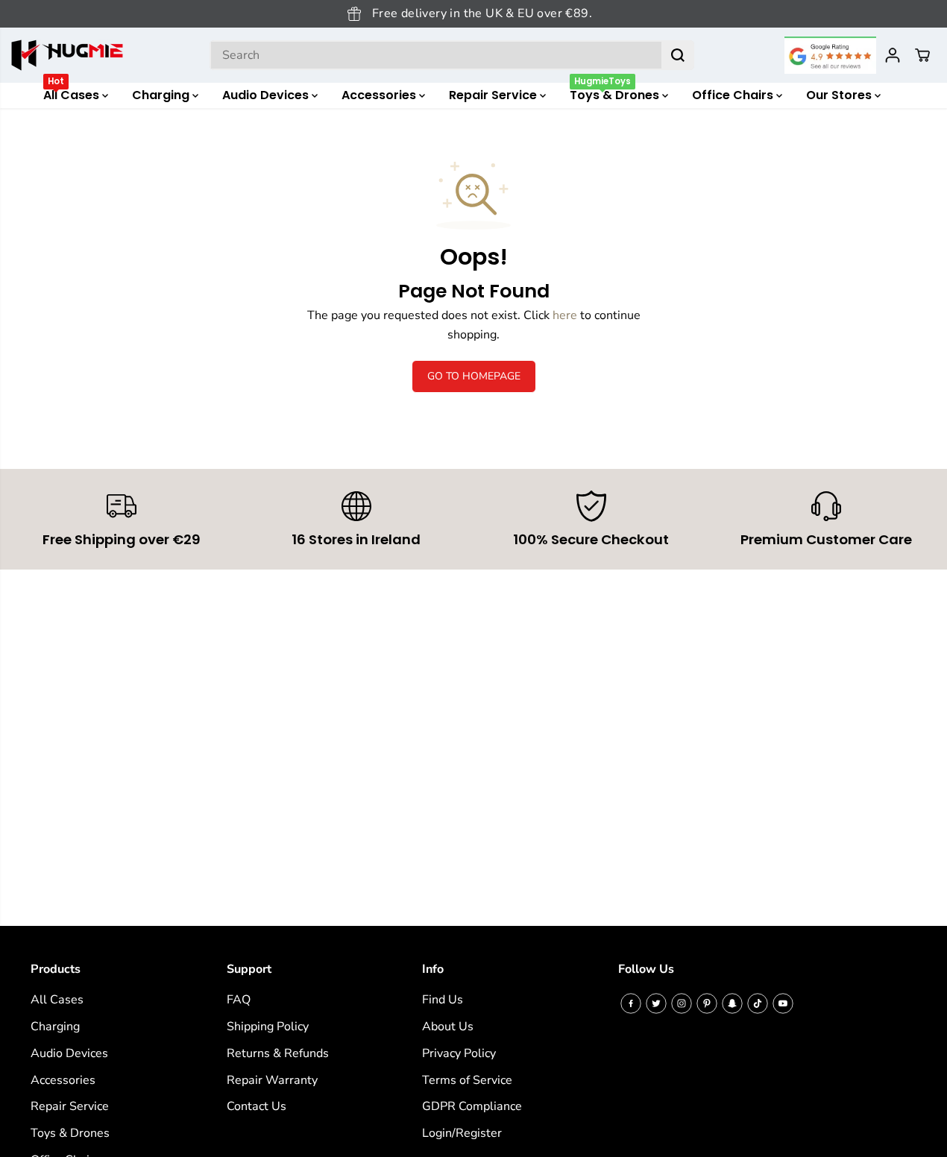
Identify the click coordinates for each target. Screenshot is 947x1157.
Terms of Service (467, 1080)
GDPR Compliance (472, 1106)
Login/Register (462, 1133)
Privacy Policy (459, 1053)
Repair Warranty (272, 1080)
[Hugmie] (67, 55)
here (565, 315)
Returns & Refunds (278, 1053)
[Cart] (922, 55)
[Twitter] (656, 1003)
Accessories (380, 95)
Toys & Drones (616, 93)
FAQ (239, 1000)
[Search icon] (677, 55)
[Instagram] (681, 1003)
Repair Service (494, 95)
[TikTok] (757, 1003)
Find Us (442, 1000)
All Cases (72, 93)
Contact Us (256, 1106)
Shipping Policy (268, 1026)
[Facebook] (631, 1003)
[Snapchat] (732, 1003)
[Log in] (892, 55)
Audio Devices (267, 95)
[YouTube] (783, 1003)
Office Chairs (734, 95)
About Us (448, 1026)
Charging (162, 95)
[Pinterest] (707, 1003)
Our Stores (840, 95)
